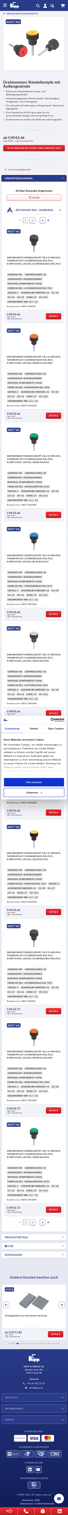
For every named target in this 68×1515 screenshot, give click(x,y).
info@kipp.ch (35, 1388)
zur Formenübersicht (19, 169)
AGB (37, 1500)
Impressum (27, 1500)
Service (9, 1419)
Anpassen (32, 792)
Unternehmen (14, 1408)
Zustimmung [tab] (12, 728)
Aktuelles (11, 1397)
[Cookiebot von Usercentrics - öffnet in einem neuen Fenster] (50, 720)
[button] (9, 1343)
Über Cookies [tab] (56, 728)
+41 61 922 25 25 (35, 1383)
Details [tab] (34, 728)
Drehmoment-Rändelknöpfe (22, 14)
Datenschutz (26, 1503)
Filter (36, 197)
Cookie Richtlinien (44, 1503)
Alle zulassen (34, 782)
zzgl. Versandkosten (24, 141)
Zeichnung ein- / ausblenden (35, 209)
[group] (35, 1313)
